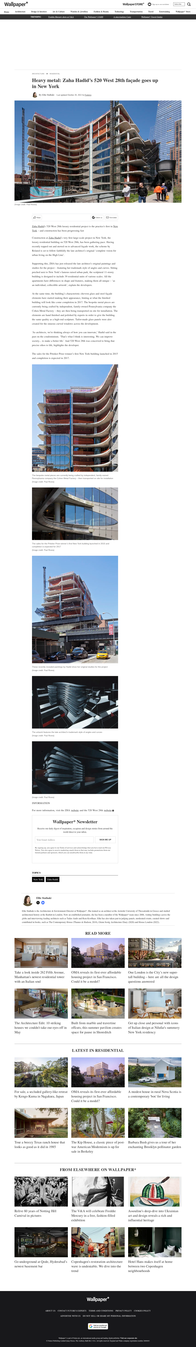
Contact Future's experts (72, 1310)
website (75, 810)
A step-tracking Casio (122, 16)
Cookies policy (142, 1310)
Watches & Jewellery (79, 11)
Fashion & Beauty (101, 11)
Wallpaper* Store (183, 11)
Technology (119, 11)
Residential (55, 74)
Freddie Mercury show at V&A (61, 16)
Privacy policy (124, 1310)
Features (88, 94)
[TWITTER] (38, 902)
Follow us (98, 217)
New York (38, 879)
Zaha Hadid (38, 226)
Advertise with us (70, 1316)
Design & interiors (39, 11)
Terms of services (66, 847)
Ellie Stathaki (48, 94)
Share (39, 217)
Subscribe (177, 4)
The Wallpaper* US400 (93, 16)
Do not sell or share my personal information (109, 1316)
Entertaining (164, 11)
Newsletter (113, 217)
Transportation (136, 11)
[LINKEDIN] (43, 902)
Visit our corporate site (128, 1338)
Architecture (20, 11)
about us (50, 1310)
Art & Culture (59, 11)
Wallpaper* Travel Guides (151, 16)
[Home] (6, 11)
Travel (150, 11)
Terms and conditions (101, 1310)
